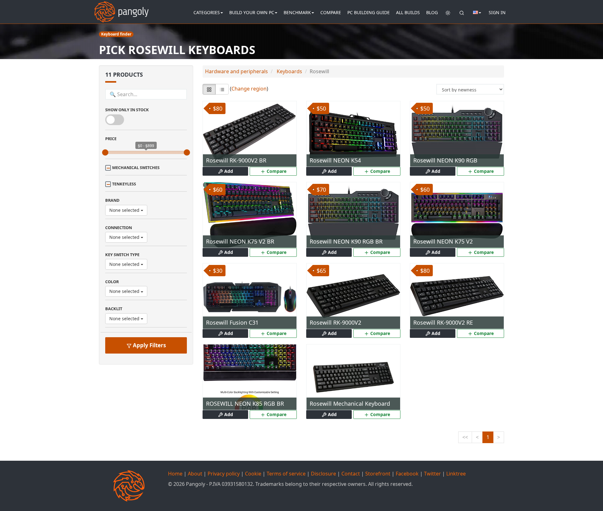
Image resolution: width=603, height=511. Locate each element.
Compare (330, 12)
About (195, 473)
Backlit (113, 308)
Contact (350, 473)
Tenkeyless (124, 184)
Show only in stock (127, 110)
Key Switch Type (122, 254)
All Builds (408, 12)
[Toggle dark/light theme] (448, 12)
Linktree (456, 473)
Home (175, 473)
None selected (125, 210)
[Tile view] (209, 89)
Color (112, 281)
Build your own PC (251, 12)
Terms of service (286, 473)
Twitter (432, 473)
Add (228, 171)
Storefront (377, 473)
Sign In (497, 12)
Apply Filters (149, 345)
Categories (206, 12)
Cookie (253, 473)
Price (111, 138)
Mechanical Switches (136, 167)
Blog (432, 12)
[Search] (462, 12)
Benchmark (297, 12)
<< (465, 437)
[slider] (105, 152)
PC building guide (368, 12)
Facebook (407, 473)
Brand (112, 200)
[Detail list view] (222, 89)
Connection (118, 227)
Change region (249, 88)
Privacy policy (224, 473)
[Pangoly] (121, 8)
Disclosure (323, 473)
